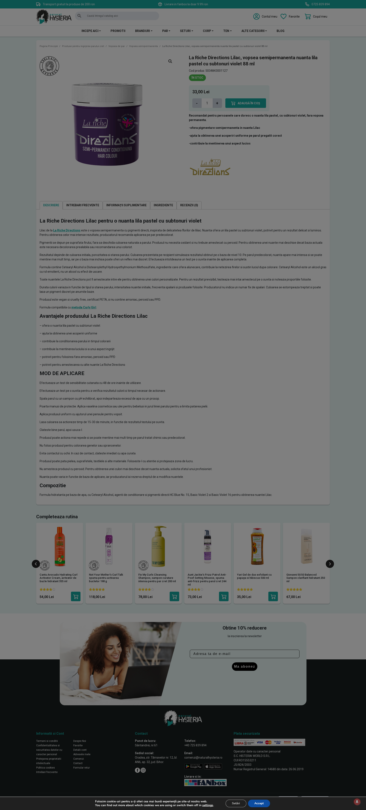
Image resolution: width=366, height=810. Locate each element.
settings (207, 805)
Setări (236, 803)
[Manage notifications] (357, 801)
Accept (259, 803)
